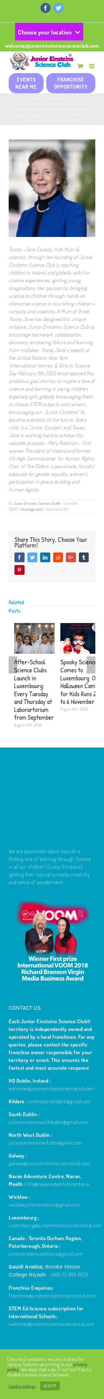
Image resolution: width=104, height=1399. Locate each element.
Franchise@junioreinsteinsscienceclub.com (52, 1295)
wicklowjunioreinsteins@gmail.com (44, 1204)
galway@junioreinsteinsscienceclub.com (49, 1163)
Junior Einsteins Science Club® (37, 503)
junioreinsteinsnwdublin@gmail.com (46, 1142)
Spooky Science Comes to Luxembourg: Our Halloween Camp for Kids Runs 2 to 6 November (75, 681)
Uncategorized (31, 509)
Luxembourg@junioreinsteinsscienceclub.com (55, 1225)
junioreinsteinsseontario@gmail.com (46, 1253)
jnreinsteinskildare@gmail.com (59, 1101)
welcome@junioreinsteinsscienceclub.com (52, 45)
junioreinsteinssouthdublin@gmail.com (48, 1122)
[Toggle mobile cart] (80, 66)
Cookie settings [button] (22, 1386)
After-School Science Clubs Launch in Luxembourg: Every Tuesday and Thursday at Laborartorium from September (28, 689)
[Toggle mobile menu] (92, 66)
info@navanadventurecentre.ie (57, 1184)
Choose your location (45, 32)
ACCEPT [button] (50, 1386)
